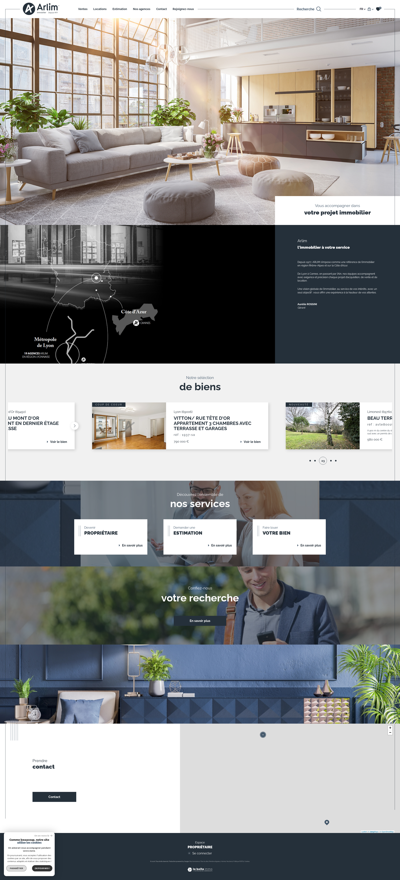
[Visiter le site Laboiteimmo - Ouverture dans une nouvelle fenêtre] (200, 873)
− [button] (390, 732)
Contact (161, 9)
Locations (100, 9)
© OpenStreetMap (387, 831)
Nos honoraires (194, 861)
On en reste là (41, 836)
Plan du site (204, 861)
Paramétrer (16, 868)
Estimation (119, 9)
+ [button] (390, 728)
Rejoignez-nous (183, 9)
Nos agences (141, 9)
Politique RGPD (238, 861)
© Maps (373, 831)
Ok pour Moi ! (42, 868)
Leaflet (364, 831)
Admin (223, 861)
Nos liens (229, 861)
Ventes (83, 9)
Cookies (247, 861)
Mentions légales (214, 861)
